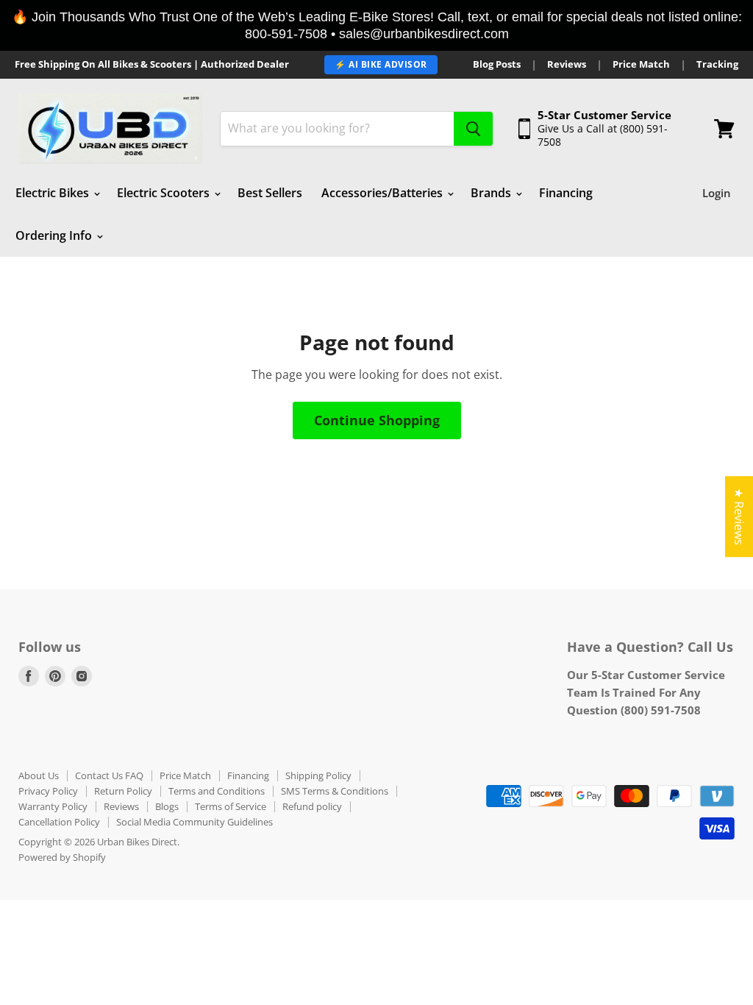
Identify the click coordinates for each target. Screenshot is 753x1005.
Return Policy (123, 791)
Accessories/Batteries (383, 193)
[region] (376, 25)
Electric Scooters (165, 193)
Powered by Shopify (62, 857)
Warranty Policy (53, 806)
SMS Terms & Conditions (334, 791)
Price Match (641, 64)
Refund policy (312, 806)
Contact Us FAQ (109, 775)
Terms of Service (230, 806)
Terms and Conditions (216, 791)
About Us (38, 775)
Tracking (717, 64)
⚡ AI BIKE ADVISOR (381, 64)
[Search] (473, 129)
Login (716, 192)
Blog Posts (497, 64)
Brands (492, 193)
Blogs (167, 806)
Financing (566, 193)
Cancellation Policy (59, 821)
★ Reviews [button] (739, 516)
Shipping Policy (318, 775)
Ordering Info (55, 235)
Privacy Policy (48, 791)
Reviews (566, 64)
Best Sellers (270, 193)
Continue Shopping (377, 420)
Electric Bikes (53, 193)
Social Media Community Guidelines (194, 821)
